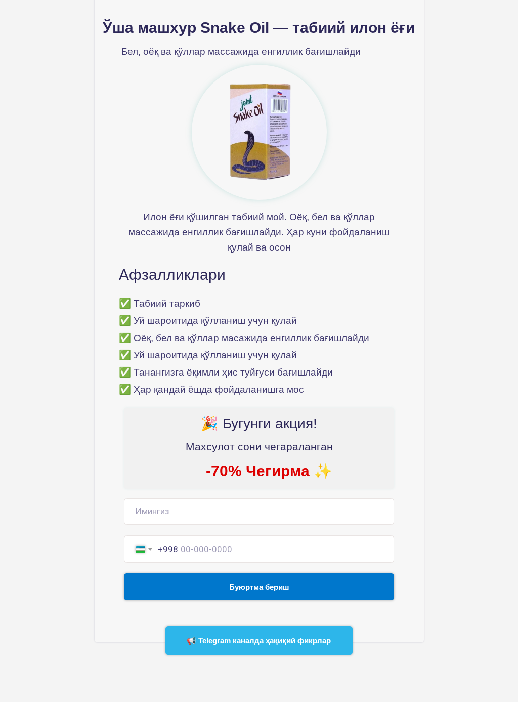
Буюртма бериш (259, 587)
